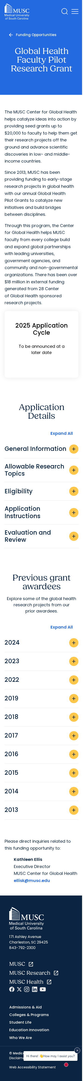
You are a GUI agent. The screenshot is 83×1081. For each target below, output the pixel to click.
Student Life (20, 1022)
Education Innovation (29, 1030)
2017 (41, 735)
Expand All (61, 433)
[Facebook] (12, 989)
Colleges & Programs (29, 1014)
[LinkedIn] (34, 989)
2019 (41, 698)
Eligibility (41, 491)
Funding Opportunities (36, 34)
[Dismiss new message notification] (77, 1050)
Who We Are (20, 1037)
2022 (41, 680)
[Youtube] (43, 989)
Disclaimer (17, 1058)
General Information (41, 449)
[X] (19, 989)
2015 (41, 773)
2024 (41, 642)
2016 (41, 754)
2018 (41, 717)
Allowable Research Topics (41, 470)
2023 (41, 661)
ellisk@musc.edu (32, 880)
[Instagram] (27, 989)
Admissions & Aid (25, 1007)
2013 (41, 810)
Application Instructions (41, 512)
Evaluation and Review (41, 536)
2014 (41, 791)
